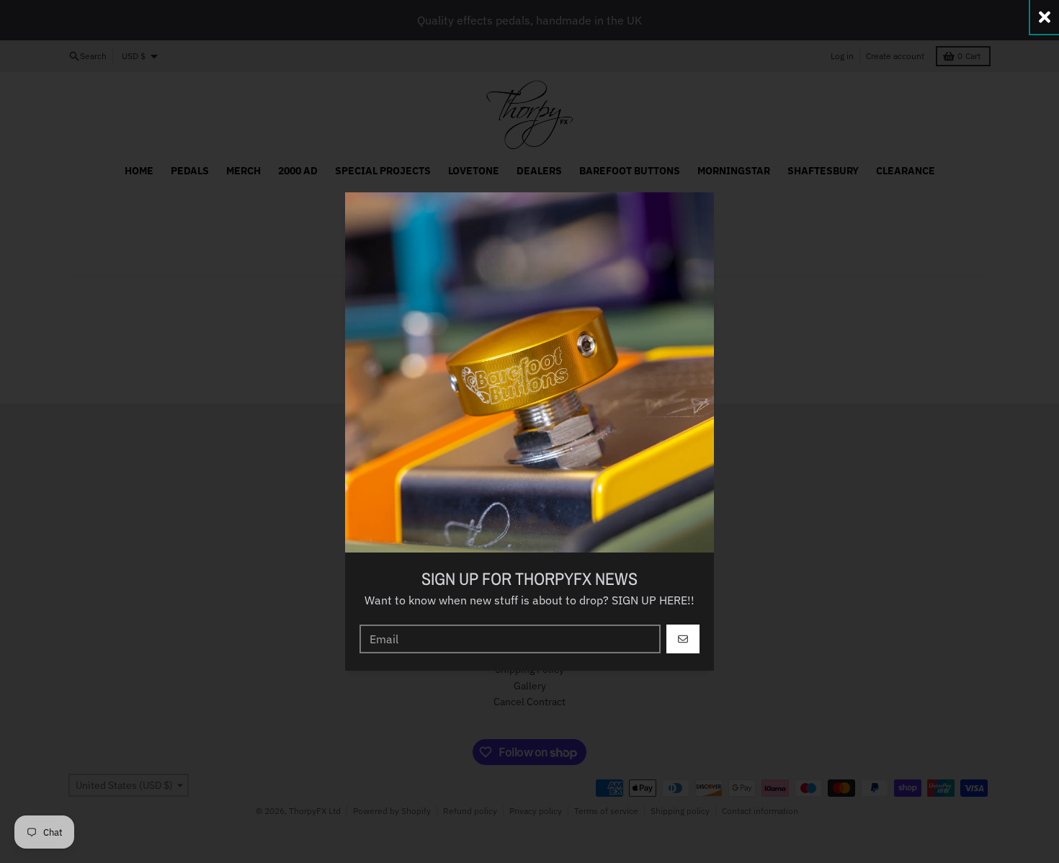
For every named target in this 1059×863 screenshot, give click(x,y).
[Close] (1044, 17)
